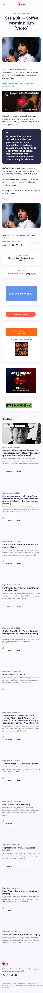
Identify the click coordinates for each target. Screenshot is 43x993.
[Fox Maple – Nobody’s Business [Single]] (21, 918)
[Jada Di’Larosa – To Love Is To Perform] (21, 747)
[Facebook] (4, 975)
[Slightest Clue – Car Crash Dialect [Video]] (21, 831)
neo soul (11, 233)
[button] (3, 4)
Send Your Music (21, 314)
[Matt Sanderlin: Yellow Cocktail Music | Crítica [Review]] (21, 571)
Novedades (21, 33)
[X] (8, 975)
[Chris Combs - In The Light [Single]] (21, 272)
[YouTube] (16, 975)
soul (33, 235)
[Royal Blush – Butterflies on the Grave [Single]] (21, 874)
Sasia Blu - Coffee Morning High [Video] (16, 235)
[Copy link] (21, 245)
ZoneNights (6, 237)
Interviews (9, 426)
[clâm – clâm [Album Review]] (21, 788)
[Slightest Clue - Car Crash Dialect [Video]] (21, 258)
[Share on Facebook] (13, 245)
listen (4, 233)
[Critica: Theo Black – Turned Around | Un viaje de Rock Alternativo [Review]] (21, 614)
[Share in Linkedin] (17, 245)
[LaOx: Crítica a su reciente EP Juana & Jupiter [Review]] (21, 528)
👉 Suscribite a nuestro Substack (21, 332)
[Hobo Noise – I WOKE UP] (21, 658)
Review (18, 471)
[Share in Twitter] (9, 245)
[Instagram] (12, 975)
